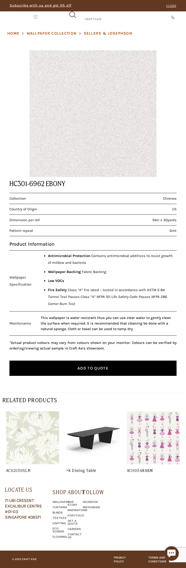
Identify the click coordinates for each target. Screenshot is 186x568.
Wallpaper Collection (52, 33)
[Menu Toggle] (36, 16)
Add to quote (93, 368)
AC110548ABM (140, 470)
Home (13, 33)
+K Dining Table (81, 470)
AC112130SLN (18, 470)
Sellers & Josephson (108, 33)
